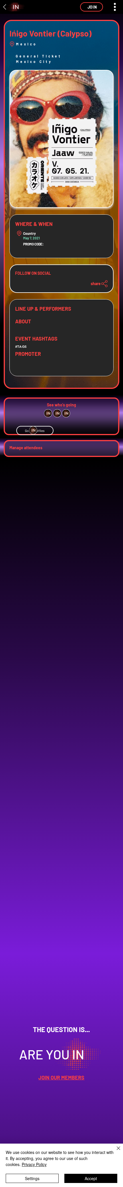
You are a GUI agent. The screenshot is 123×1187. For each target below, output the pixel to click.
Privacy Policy (34, 1164)
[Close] (115, 1152)
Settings (32, 1178)
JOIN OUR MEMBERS (61, 1077)
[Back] (5, 6)
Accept (91, 1178)
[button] (91, 6)
